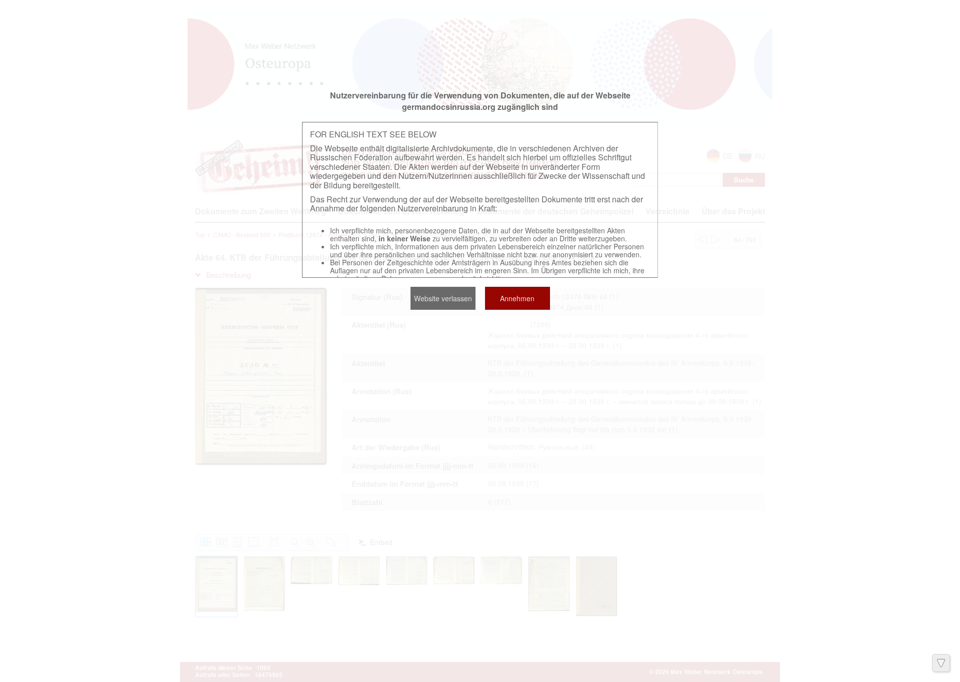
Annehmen (517, 298)
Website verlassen (443, 298)
